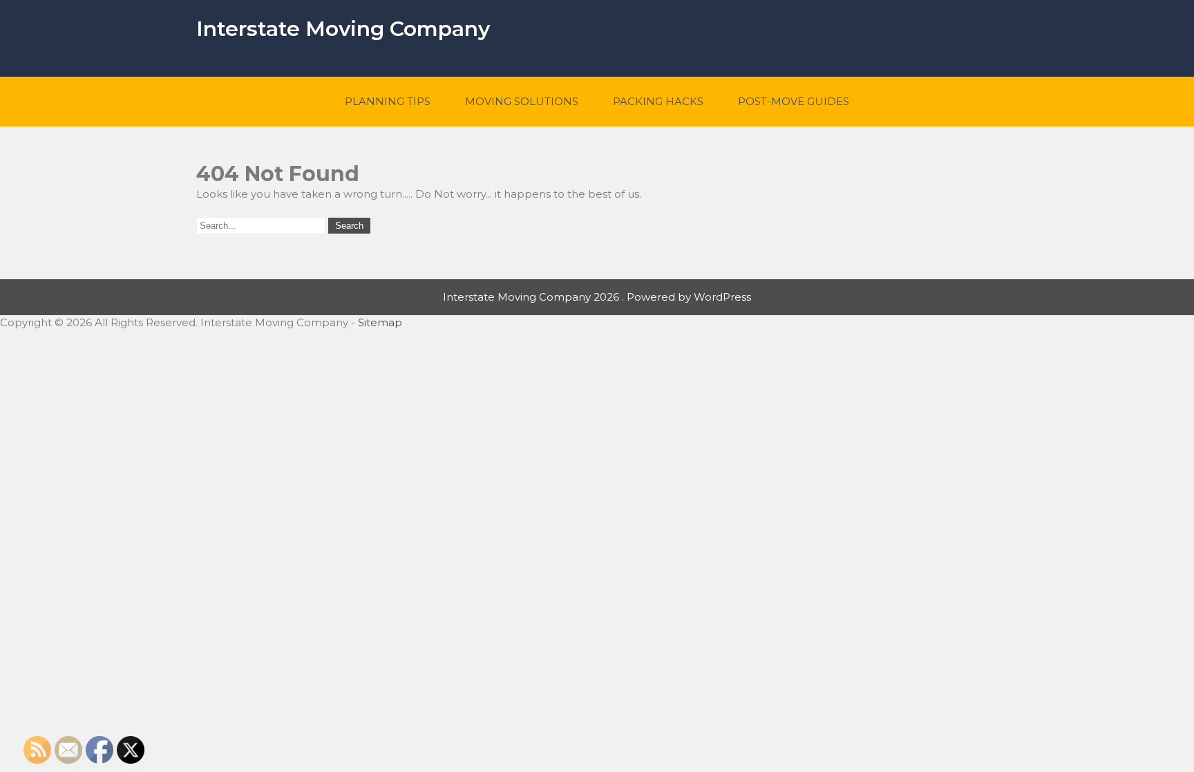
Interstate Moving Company (343, 28)
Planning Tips (387, 101)
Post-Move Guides (793, 101)
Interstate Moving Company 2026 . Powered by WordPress (597, 296)
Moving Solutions (521, 101)
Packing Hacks (658, 101)
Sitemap (380, 322)
